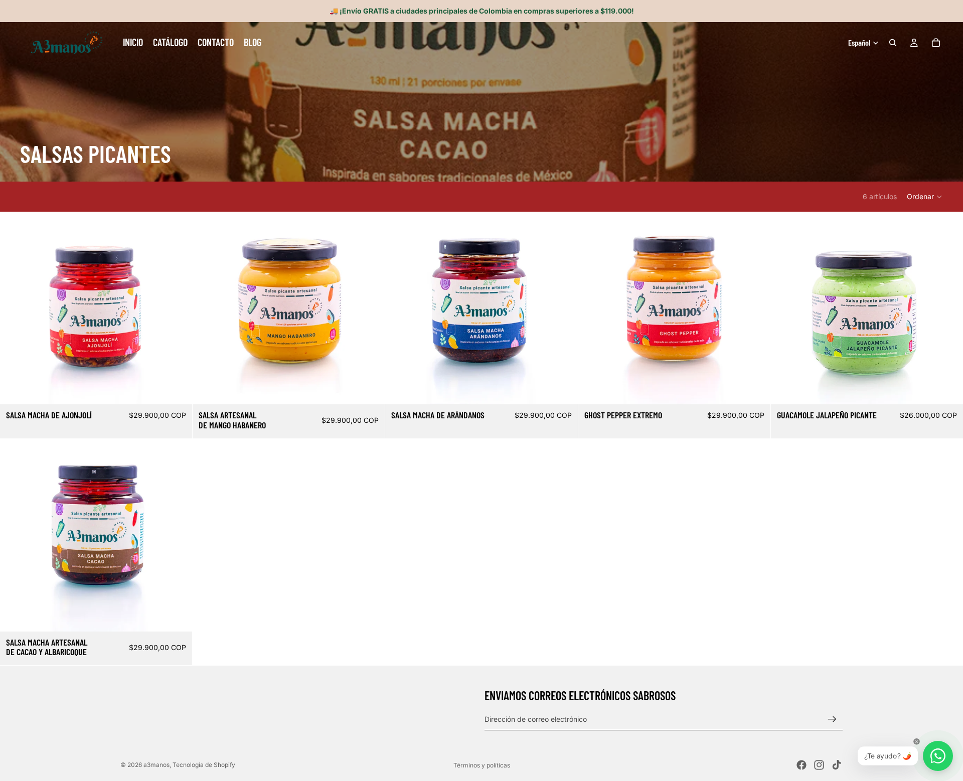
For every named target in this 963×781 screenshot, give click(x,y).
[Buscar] (893, 43)
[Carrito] (936, 43)
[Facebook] (801, 765)
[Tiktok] (837, 765)
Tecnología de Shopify (204, 764)
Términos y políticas (481, 765)
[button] (925, 197)
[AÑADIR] (177, 389)
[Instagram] (819, 765)
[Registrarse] (832, 719)
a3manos (156, 764)
